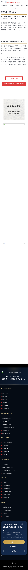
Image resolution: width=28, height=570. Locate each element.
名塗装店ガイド (6, 464)
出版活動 (4, 482)
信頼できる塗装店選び (8, 473)
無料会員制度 (5, 451)
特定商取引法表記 (6, 510)
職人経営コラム (6, 433)
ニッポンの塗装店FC (7, 442)
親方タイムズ (5, 408)
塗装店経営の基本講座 (8, 427)
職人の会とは (4, 5)
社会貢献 (4, 402)
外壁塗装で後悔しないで (8, 470)
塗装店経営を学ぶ (19, 5)
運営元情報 (5, 405)
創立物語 (11, 5)
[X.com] (13, 8)
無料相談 (4, 454)
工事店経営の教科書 (7, 491)
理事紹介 (4, 399)
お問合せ (4, 513)
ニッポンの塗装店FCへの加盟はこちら (14, 83)
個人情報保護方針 (6, 507)
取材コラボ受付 (6, 485)
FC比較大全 (5, 445)
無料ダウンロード (6, 497)
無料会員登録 (5, 430)
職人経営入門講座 (6, 424)
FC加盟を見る (14, 546)
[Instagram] (15, 8)
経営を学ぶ (14, 542)
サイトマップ (5, 516)
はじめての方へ (6, 421)
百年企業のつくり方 (7, 488)
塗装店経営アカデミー (8, 418)
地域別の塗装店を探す (8, 467)
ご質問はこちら (14, 78)
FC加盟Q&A (5, 448)
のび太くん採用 (6, 494)
